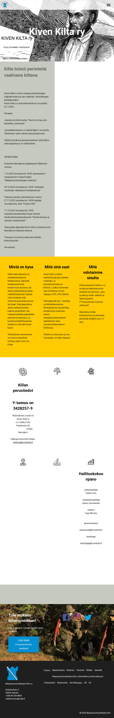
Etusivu (47, 670)
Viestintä (80, 670)
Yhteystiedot (49, 683)
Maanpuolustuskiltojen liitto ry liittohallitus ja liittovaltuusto (77, 676)
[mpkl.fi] (5, 5)
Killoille (89, 670)
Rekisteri (70, 670)
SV (90, 683)
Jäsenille (98, 670)
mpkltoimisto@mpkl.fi (15, 699)
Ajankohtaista (58, 670)
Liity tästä (23, 644)
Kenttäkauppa (76, 683)
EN (85, 683)
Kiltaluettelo (62, 683)
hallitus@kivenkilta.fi (23, 442)
